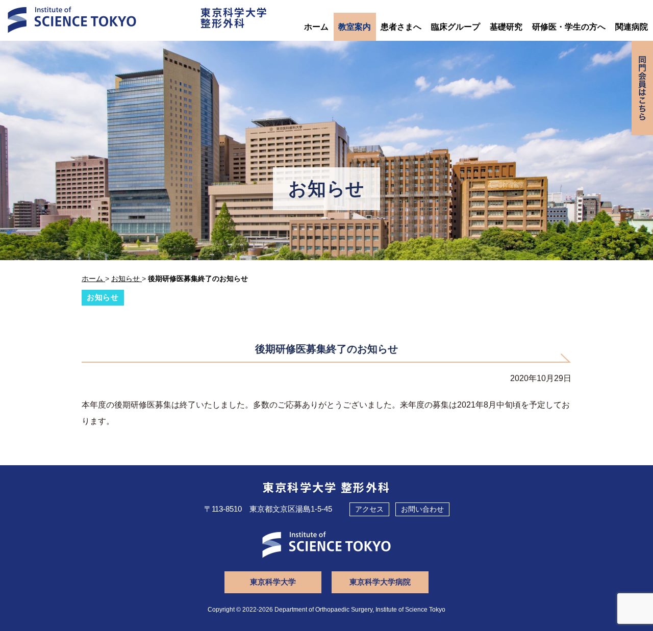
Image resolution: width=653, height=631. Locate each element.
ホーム (316, 26)
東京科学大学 (273, 581)
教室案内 (354, 26)
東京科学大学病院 (380, 581)
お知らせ (103, 297)
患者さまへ (401, 26)
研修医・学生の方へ (569, 26)
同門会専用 (642, 88)
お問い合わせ (422, 509)
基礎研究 (506, 26)
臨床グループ (455, 26)
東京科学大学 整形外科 (327, 486)
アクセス (369, 509)
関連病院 (631, 26)
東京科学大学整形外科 (234, 17)
